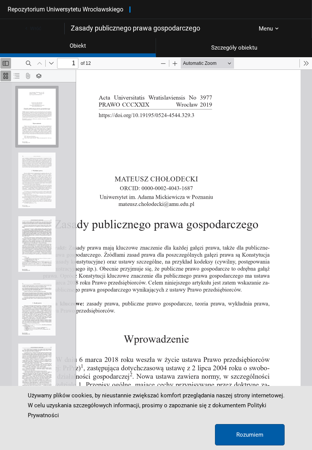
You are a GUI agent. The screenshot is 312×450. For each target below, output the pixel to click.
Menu (266, 28)
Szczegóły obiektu (234, 47)
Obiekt (78, 45)
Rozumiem (249, 434)
